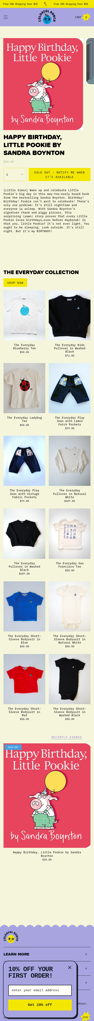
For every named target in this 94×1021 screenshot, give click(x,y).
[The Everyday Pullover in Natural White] (70, 461)
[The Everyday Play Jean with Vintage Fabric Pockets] (24, 461)
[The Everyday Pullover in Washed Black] (24, 533)
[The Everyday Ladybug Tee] (24, 388)
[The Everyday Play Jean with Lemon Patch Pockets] (70, 388)
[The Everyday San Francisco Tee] (70, 533)
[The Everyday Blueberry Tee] (24, 315)
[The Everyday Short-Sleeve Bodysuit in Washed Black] (70, 679)
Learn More (16, 954)
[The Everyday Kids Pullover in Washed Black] (70, 315)
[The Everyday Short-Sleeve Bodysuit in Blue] (24, 606)
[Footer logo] (10, 937)
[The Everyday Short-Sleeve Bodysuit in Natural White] (70, 606)
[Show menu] (5, 17)
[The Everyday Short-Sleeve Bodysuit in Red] (24, 679)
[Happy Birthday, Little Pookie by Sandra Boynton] (47, 795)
